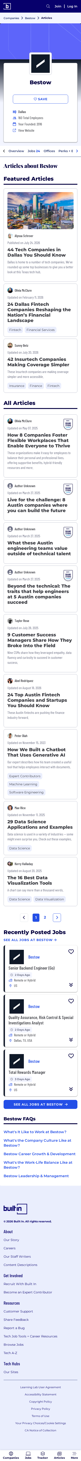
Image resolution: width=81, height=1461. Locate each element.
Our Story (11, 1240)
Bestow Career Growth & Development (40, 1154)
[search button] (48, 6)
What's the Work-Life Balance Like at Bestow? (38, 1165)
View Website (26, 130)
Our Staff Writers (17, 1257)
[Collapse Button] (71, 984)
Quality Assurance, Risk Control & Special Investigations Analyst (41, 1020)
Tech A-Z (10, 1353)
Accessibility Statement (40, 1394)
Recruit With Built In (20, 1284)
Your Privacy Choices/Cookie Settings (40, 1423)
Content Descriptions (20, 1265)
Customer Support (18, 1311)
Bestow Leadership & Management (36, 1176)
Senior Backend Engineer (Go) (31, 967)
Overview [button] (16, 151)
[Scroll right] (77, 151)
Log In (72, 6)
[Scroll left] (4, 151)
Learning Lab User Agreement (40, 1387)
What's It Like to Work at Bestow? (35, 1132)
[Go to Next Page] (57, 917)
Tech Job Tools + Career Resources (30, 1336)
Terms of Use (40, 1416)
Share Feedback (16, 1320)
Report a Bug (14, 1328)
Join (58, 6)
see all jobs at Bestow (39, 1104)
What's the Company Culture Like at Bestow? (37, 1143)
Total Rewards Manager (27, 1072)
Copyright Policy (40, 1401)
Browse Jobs (14, 1345)
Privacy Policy (40, 1408)
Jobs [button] (34, 151)
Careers (10, 1248)
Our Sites (11, 1372)
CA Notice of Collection (40, 1430)
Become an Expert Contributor (28, 1292)
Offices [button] (49, 151)
